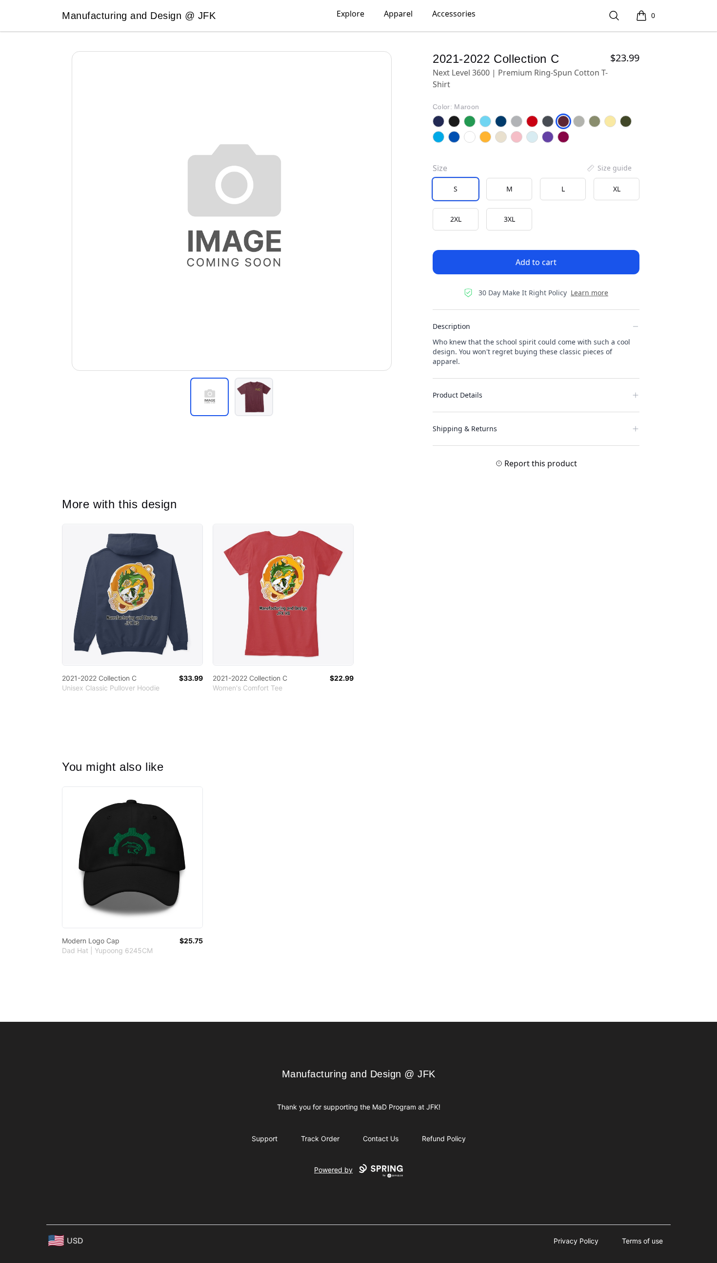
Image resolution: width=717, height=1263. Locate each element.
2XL (455, 219)
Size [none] (440, 168)
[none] (609, 168)
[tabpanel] (232, 211)
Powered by (333, 1170)
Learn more (589, 292)
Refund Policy (444, 1138)
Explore (350, 13)
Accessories (454, 13)
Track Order (320, 1138)
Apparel (398, 13)
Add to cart (536, 262)
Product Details (457, 395)
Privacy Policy (576, 1241)
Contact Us (380, 1138)
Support (265, 1138)
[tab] (209, 397)
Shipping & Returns (465, 428)
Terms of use (642, 1241)
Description (451, 326)
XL (616, 188)
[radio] (455, 189)
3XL (509, 219)
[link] (132, 594)
